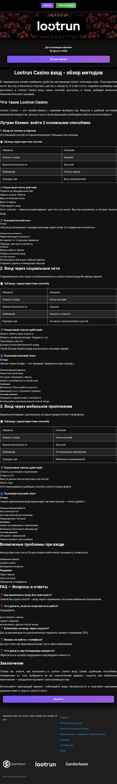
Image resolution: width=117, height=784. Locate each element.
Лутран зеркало (58, 59)
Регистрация (66, 5)
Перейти (58, 699)
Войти (47, 5)
